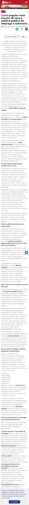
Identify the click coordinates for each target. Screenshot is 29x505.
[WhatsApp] (17, 29)
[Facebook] (26, 29)
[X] (22, 29)
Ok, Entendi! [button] (14, 502)
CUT (3, 11)
